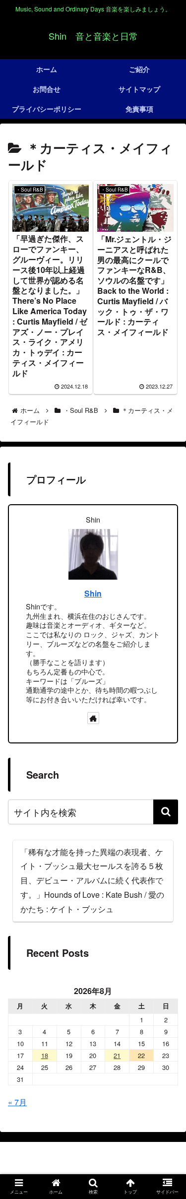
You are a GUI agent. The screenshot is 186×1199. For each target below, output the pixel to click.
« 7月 (17, 1102)
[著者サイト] (93, 718)
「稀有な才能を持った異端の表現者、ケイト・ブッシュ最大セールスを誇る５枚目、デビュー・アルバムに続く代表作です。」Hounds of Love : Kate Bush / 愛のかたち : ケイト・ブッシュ (92, 880)
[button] (165, 811)
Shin (93, 593)
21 (117, 1055)
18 (44, 1055)
